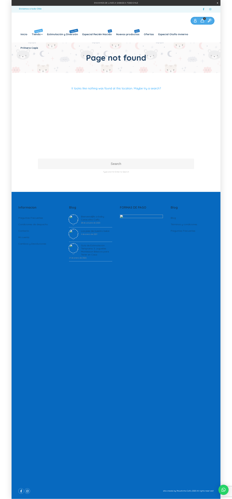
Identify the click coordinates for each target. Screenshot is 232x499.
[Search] (209, 20)
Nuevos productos (127, 33)
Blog (173, 217)
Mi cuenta (23, 237)
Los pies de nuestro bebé (95, 232)
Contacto (23, 230)
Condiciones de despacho (33, 224)
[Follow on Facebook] (203, 9)
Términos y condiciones (184, 224)
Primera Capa (29, 47)
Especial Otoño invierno (173, 34)
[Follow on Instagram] (210, 9)
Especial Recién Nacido (97, 33)
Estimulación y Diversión (62, 32)
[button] (223, 490)
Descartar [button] (217, 3)
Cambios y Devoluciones (32, 243)
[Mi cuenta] (195, 20)
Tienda (37, 32)
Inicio (24, 34)
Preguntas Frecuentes (30, 217)
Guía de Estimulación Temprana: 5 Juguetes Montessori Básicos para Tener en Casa (89, 251)
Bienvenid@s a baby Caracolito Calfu (92, 219)
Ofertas (149, 34)
